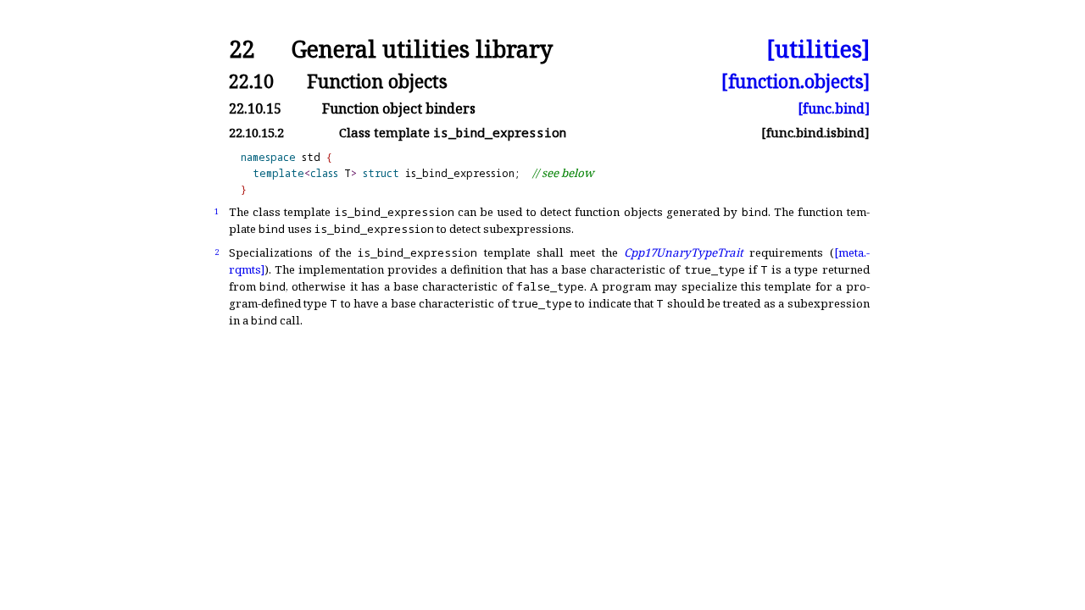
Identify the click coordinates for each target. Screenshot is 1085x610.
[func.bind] (834, 108)
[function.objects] (795, 81)
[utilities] (818, 49)
